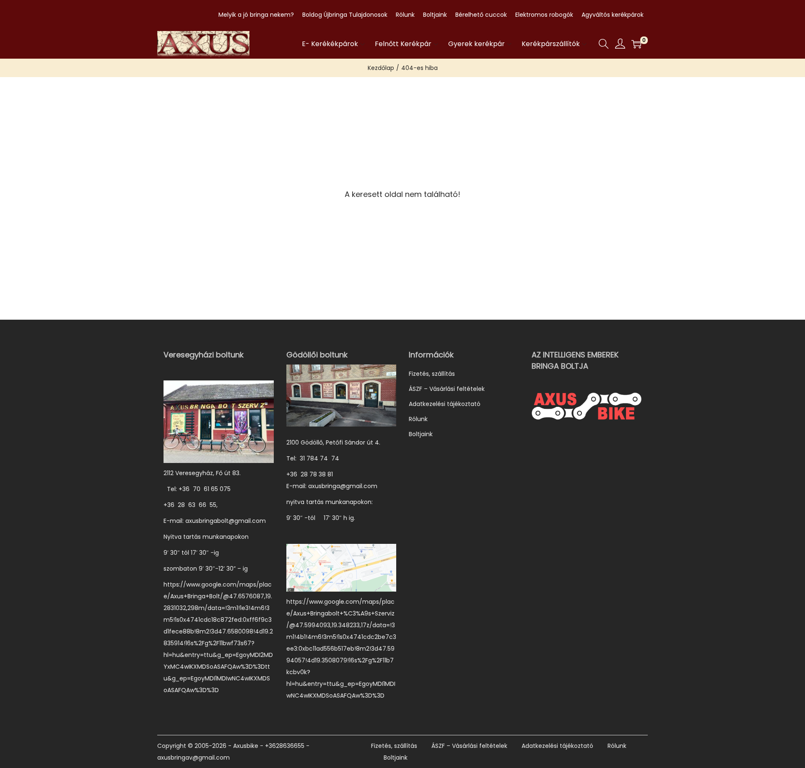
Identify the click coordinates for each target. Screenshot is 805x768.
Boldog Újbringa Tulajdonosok (344, 14)
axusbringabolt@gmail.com (225, 521)
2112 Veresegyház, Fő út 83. (202, 473)
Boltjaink (435, 14)
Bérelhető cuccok (481, 14)
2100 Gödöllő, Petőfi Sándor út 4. (333, 442)
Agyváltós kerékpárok (613, 14)
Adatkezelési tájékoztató (444, 404)
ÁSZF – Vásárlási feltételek (447, 389)
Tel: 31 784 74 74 (312, 458)
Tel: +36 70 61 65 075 (198, 489)
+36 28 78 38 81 (313, 474)
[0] (636, 44)
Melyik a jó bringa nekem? (256, 14)
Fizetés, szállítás (432, 374)
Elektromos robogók (544, 14)
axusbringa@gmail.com (342, 486)
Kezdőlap (381, 68)
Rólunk (405, 14)
